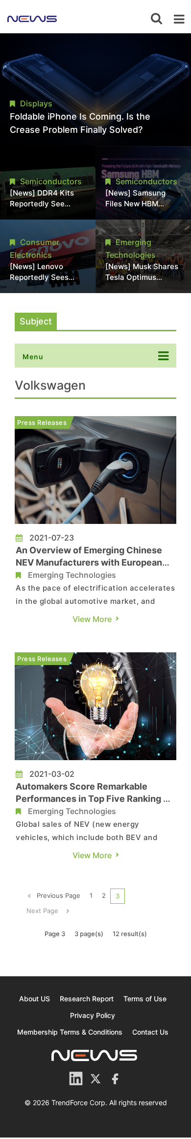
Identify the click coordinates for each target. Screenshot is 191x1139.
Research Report (87, 998)
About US (34, 998)
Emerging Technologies (72, 575)
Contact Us (150, 1032)
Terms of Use (145, 998)
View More (92, 619)
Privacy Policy (92, 1015)
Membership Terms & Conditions (69, 1032)
